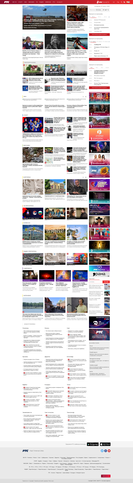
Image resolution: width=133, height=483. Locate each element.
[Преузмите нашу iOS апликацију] (105, 444)
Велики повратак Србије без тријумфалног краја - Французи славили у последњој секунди (55, 406)
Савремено (27, 268)
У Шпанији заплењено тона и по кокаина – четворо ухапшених (77, 346)
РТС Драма (58, 466)
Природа (86, 463)
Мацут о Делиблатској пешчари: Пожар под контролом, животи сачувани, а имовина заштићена (33, 346)
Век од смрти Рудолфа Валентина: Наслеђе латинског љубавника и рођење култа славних (55, 427)
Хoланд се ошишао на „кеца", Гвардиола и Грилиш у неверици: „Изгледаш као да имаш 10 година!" (53, 416)
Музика (44, 463)
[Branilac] (99, 110)
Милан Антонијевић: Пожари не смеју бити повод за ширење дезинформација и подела (55, 377)
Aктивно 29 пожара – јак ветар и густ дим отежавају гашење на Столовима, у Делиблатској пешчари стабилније (43, 20)
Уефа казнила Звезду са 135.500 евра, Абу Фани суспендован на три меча (59, 129)
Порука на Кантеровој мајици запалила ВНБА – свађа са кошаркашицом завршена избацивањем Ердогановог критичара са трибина (55, 401)
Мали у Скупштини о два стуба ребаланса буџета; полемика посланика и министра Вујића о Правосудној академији (75, 25)
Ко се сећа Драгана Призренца (52, 263)
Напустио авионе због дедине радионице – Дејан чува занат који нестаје (33, 428)
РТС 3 (40, 466)
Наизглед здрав (68, 464)
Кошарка (47, 384)
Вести (14, 2)
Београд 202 (60, 469)
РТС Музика (92, 466)
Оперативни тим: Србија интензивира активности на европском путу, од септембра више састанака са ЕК (36, 87)
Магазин (31, 2)
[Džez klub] (99, 197)
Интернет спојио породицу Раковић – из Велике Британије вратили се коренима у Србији (59, 150)
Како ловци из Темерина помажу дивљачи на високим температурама (96, 312)
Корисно (26, 223)
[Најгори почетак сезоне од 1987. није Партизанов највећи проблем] (55, 70)
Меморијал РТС (95, 461)
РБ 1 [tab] (92, 67)
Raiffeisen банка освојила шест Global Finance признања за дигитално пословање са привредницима (33, 242)
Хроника (25, 356)
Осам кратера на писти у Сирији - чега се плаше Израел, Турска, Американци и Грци (77, 341)
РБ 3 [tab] (102, 67)
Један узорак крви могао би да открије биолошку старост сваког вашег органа (76, 73)
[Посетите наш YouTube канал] (109, 450)
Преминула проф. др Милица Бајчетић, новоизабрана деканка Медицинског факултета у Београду (54, 52)
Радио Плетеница (69, 469)
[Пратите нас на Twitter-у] (102, 450)
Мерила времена (71, 457)
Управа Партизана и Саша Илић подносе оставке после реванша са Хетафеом (59, 120)
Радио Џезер (105, 469)
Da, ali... (91, 345)
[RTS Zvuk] (99, 209)
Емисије (48, 2)
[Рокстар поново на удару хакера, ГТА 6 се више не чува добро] (30, 276)
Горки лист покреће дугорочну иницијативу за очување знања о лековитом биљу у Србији (55, 242)
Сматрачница (101, 457)
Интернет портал (80, 472)
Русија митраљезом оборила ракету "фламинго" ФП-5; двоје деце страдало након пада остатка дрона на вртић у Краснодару (58, 88)
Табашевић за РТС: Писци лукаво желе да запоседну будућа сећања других (76, 196)
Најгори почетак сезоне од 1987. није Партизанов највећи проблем (33, 396)
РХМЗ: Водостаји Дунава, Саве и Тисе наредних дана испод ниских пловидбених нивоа (55, 372)
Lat (114, 2)
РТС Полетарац (100, 466)
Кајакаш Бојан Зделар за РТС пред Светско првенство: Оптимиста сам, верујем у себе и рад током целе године (77, 53)
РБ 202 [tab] (107, 67)
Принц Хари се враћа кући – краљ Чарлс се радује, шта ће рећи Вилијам (54, 436)
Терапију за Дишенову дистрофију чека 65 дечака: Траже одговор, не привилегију (55, 368)
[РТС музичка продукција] (99, 322)
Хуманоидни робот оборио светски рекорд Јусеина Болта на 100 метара (76, 420)
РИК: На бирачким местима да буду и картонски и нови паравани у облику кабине (36, 79)
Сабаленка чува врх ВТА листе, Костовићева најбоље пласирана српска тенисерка (77, 397)
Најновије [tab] (91, 278)
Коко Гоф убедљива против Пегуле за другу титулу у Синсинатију (77, 401)
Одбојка (55, 461)
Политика (26, 328)
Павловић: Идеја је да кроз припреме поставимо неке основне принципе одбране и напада (55, 392)
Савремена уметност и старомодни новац (54, 196)
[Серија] (69, 169)
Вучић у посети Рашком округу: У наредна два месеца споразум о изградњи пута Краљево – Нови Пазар (32, 53)
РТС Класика (72, 466)
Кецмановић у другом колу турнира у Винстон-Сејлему (77, 388)
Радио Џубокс (88, 469)
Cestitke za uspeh (94, 365)
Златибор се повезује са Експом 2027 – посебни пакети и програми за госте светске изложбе (76, 242)
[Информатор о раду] (99, 334)
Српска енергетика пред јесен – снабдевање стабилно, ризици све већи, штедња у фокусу (76, 370)
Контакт (53, 472)
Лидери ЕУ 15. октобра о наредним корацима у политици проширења (79, 79)
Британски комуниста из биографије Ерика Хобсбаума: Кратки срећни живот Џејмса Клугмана (33, 106)
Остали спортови (86, 461)
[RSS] (124, 2)
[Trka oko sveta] (99, 98)
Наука (81, 463)
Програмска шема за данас (99, 34)
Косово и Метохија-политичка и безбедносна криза (30, 262)
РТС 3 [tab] (105, 16)
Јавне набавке (66, 472)
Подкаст (107, 457)
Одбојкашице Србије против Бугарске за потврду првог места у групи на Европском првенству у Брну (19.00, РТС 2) (33, 136)
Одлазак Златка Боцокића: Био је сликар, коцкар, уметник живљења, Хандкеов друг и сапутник (55, 106)
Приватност (25, 480)
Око (24, 96)
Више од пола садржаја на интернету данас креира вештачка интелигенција (76, 428)
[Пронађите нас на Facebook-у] (105, 450)
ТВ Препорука (28, 206)
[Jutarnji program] (99, 135)
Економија (70, 356)
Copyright (31, 480)
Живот (30, 463)
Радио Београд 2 (42, 469)
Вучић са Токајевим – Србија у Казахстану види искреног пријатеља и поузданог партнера (33, 336)
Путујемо (56, 463)
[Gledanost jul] (99, 172)
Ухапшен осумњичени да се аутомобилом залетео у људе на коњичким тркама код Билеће (55, 342)
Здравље (70, 463)
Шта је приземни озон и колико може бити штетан (59, 159)
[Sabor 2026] (99, 185)
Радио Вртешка (97, 469)
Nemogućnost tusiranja (95, 358)
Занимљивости (27, 412)
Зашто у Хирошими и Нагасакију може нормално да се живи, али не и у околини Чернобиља (54, 315)
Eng (118, 2)
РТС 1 (32, 466)
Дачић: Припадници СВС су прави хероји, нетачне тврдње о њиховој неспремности (55, 365)
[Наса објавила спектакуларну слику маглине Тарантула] (63, 276)
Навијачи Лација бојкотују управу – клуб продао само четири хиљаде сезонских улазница (79, 119)
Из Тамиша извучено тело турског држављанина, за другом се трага (31, 370)
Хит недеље (70, 263)
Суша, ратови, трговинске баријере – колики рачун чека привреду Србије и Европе (77, 379)
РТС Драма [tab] (93, 41)
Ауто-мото (78, 461)
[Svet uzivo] (99, 147)
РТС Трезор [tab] (99, 41)
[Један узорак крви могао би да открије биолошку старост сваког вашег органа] (77, 70)
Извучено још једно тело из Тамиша (31, 359)
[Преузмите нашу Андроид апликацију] (93, 444)
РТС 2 (36, 466)
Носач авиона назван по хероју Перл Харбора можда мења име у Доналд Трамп (33, 424)
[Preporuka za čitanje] (99, 259)
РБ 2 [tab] (97, 67)
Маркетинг (58, 472)
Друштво (47, 356)
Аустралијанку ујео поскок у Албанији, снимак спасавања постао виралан (32, 165)
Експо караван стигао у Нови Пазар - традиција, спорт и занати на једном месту (77, 374)
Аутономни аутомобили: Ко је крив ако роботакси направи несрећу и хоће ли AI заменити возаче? (76, 315)
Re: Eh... (91, 371)
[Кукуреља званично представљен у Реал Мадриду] (69, 135)
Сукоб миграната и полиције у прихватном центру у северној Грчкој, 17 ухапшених (55, 339)
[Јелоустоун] (99, 222)
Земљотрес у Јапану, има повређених (76, 348)
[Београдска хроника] (99, 159)
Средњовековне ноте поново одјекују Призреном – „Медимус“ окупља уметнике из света (32, 197)
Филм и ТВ (76, 463)
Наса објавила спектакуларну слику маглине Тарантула (61, 284)
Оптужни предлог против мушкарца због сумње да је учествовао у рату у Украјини (32, 366)
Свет (68, 328)
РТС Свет (46, 466)
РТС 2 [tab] (99, 16)
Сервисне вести (92, 457)
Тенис (69, 384)
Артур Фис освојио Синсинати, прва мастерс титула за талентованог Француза (77, 405)
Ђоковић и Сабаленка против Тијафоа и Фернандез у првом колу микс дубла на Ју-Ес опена (77, 392)
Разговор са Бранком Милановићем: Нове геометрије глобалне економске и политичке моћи (77, 106)
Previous (89, 17)
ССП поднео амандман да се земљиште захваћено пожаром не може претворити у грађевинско (33, 351)
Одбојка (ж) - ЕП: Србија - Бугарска (31, 218)
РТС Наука (51, 466)
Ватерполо (66, 461)
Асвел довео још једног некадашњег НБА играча (79, 126)
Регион (47, 328)
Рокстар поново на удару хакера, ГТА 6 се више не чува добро (29, 284)
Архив (66, 470)
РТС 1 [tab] (93, 16)
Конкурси (73, 472)
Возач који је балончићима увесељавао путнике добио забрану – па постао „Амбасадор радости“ (32, 420)
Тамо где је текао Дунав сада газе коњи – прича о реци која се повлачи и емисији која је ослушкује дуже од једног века (33, 315)
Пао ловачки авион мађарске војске (53, 330)
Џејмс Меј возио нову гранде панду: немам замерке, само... (77, 424)
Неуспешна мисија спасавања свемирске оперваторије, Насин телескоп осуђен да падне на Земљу (77, 432)
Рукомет (60, 461)
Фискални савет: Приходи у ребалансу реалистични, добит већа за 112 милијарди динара (58, 79)
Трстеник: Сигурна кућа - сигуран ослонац (95, 299)
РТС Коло (79, 466)
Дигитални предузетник (95, 463)
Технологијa (70, 412)
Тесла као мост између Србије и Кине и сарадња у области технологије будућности (79, 285)
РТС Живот (65, 466)
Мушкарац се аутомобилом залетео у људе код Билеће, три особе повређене (54, 347)
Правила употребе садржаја (41, 480)
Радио (41, 2)
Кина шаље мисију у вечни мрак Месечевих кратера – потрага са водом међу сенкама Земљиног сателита (80, 149)
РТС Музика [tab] (105, 41)
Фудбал (25, 384)
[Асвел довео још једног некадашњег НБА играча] (69, 128)
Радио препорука (29, 251)
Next (109, 17)
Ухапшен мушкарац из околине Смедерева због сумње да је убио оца (33, 362)
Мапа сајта (106, 476)
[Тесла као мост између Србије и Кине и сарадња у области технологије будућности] (80, 276)
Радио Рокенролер (79, 469)
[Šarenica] (99, 234)
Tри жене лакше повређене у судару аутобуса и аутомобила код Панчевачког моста (32, 374)
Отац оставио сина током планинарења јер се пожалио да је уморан (33, 416)
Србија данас (45, 457)
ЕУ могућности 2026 (66, 458)
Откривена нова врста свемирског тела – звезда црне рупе (46, 284)
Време (85, 457)
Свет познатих (49, 412)
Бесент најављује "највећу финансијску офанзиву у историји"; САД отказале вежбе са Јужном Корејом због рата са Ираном (80, 88)
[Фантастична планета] (99, 122)
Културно (27, 177)
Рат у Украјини (79, 457)
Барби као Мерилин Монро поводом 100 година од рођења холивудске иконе (33, 431)
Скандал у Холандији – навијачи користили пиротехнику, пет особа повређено (32, 401)
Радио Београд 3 (52, 469)
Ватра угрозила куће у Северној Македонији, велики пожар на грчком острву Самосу (54, 334)
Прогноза (92, 10)
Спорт (20, 2)
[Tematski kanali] (99, 271)
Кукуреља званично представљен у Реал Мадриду (78, 134)
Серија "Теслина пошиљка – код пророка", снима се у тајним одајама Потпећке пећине (80, 168)
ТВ (37, 2)
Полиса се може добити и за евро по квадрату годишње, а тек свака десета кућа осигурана (33, 73)
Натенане (27, 295)
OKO (25, 2)
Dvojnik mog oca (93, 352)
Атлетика (72, 461)
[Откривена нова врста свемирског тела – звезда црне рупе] (46, 276)
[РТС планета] (103, 2)
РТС (54, 2)
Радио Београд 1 (33, 469)
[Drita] (99, 246)
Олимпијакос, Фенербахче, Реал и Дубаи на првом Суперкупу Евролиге (54, 396)
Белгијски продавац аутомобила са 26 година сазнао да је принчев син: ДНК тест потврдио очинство (54, 431)
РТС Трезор (85, 466)
